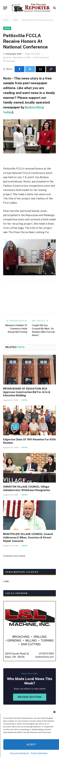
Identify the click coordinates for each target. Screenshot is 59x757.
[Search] (54, 7)
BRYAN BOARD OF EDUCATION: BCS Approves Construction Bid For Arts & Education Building (26, 392)
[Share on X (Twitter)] (30, 69)
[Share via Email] (40, 69)
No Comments (42, 57)
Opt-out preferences (19, 753)
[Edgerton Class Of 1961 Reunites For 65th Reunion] (29, 420)
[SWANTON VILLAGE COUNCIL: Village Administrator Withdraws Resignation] (29, 468)
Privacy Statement (39, 753)
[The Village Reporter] (31, 8)
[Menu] (5, 7)
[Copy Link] (51, 69)
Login (6, 581)
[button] (54, 712)
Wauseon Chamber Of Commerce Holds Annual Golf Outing (16, 328)
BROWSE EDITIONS (30, 697)
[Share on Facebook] (19, 69)
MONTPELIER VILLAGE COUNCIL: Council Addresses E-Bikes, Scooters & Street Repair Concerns (28, 537)
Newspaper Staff (14, 54)
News (7, 28)
